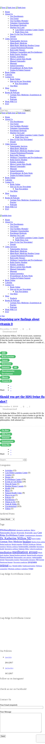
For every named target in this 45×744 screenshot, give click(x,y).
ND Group (40, 560)
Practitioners (10, 500)
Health (7, 488)
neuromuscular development (8, 372)
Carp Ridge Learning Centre (16, 473)
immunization (7, 441)
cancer (5, 360)
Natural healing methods (18, 555)
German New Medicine (11, 541)
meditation (6, 552)
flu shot (5, 430)
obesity (5, 377)
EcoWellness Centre (13, 479)
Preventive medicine (20, 562)
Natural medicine (6, 557)
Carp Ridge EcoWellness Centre (21, 533)
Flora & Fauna (10, 484)
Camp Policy (8, 657)
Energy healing (36, 539)
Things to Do (10, 502)
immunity (6, 367)
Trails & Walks (11, 504)
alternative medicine (23, 530)
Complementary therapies (33, 535)
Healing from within (38, 542)
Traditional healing (29, 566)
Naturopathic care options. (23, 557)
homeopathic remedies (27, 547)
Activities (8, 470)
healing (27, 541)
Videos (7, 509)
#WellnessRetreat (8, 530)
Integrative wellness (11, 549)
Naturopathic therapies (27, 560)
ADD (4, 353)
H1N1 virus (6, 434)
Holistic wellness (12, 547)
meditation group (25, 552)
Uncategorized (10, 332)
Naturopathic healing (12, 560)
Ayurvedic (29, 533)
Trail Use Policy (9, 668)
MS (15, 367)
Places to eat (10, 495)
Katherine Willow (24, 549)
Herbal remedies (17, 544)
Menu (7, 491)
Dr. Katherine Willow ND (15, 538)
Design (8, 477)
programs (32, 562)
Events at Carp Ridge (13, 482)
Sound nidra (17, 566)
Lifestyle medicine (36, 549)
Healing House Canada (14, 486)
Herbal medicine (5, 544)
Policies (8, 497)
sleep (10, 566)
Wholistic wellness (14, 569)
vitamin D (6, 381)
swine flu (6, 445)
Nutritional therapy (6, 562)
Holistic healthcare (29, 544)
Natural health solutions (35, 555)
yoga (30, 568)
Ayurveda (20, 533)
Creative (8, 475)
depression (6, 364)
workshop (24, 569)
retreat (4, 565)
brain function (8, 356)
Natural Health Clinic (13, 493)
